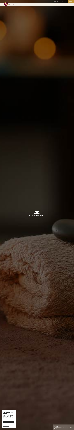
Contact (65, 1)
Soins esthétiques (59, 4)
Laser (71, 4)
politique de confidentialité (6, 418)
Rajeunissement (47, 4)
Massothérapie (53, 4)
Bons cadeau (61, 1)
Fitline (57, 1)
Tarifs (55, 1)
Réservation (71, 1)
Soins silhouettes (66, 4)
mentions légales (9, 417)
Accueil (52, 1)
